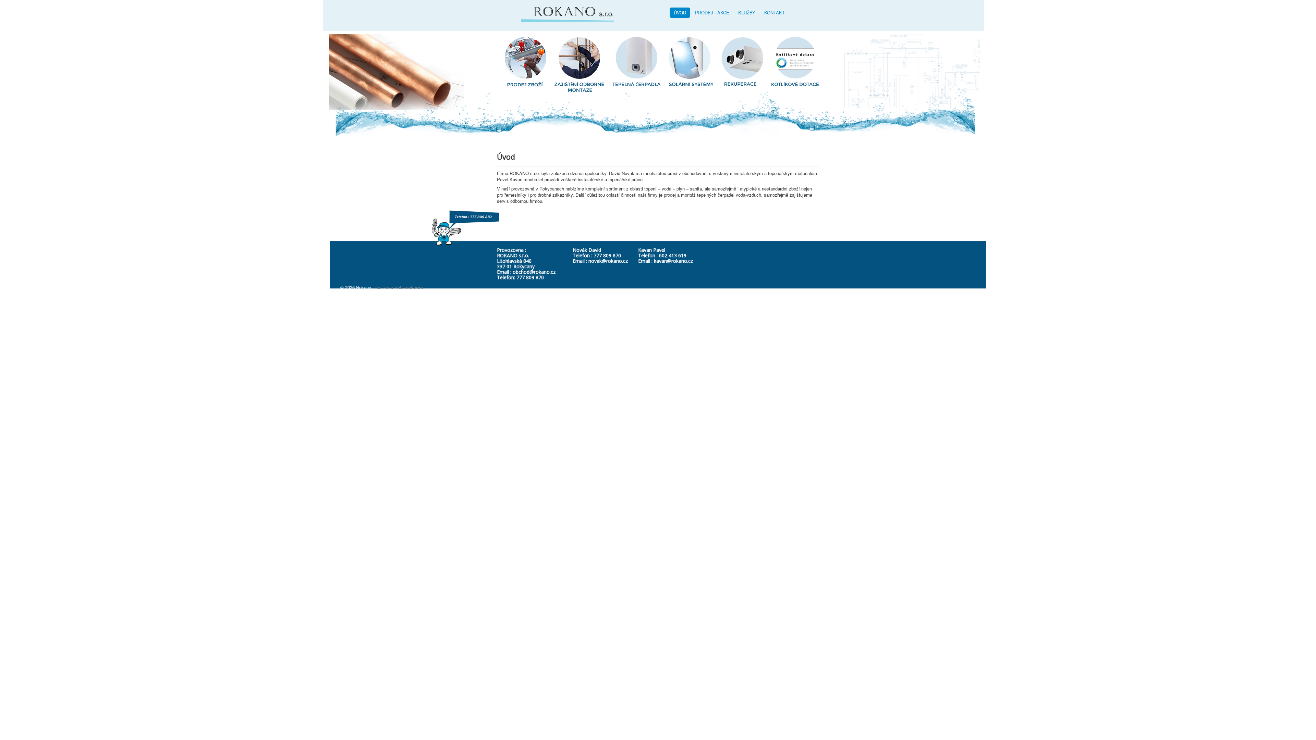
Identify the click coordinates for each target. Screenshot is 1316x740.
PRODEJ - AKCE (712, 12)
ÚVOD (680, 12)
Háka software (408, 287)
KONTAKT (774, 12)
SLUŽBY (746, 12)
